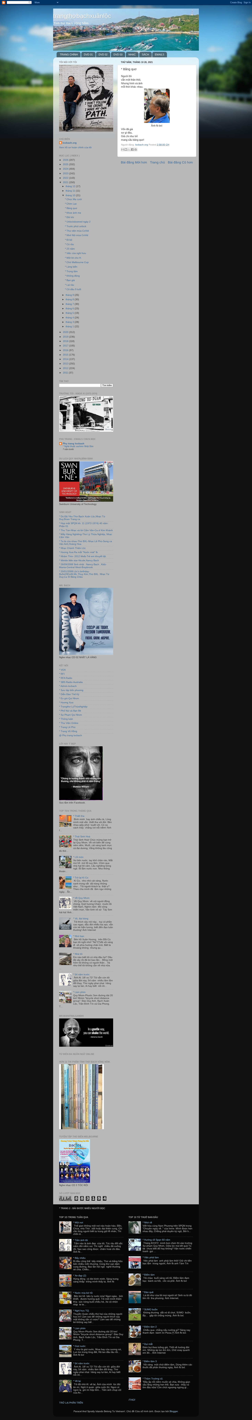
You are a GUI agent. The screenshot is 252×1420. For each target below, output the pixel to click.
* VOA (62, 670)
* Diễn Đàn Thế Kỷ (69, 694)
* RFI (62, 674)
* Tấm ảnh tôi (80, 1240)
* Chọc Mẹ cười (73, 199)
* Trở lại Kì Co (80, 877)
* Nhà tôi (77, 954)
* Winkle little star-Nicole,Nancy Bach (79, 560)
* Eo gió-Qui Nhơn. (69, 698)
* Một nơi (78, 1222)
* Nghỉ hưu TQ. (81, 1310)
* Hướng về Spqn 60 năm (156, 1240)
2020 (66, 332)
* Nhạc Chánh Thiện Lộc (72, 548)
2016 (66, 350)
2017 (66, 345)
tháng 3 (70, 322)
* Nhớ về (147, 1222)
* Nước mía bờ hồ (83, 1293)
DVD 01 (88, 54)
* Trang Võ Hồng (68, 731)
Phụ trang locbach (73, 443)
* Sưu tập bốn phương (71, 690)
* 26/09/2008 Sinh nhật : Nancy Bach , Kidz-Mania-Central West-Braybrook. (83, 565)
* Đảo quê (148, 1292)
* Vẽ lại (77, 1381)
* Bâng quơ (71, 208)
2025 (66, 164)
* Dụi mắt (148, 1344)
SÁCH (145, 54)
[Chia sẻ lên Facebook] (132, 149)
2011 (66, 372)
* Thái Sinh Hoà (81, 836)
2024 (66, 169)
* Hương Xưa (66, 702)
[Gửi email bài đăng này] (122, 149)
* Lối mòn (78, 857)
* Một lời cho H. (73, 258)
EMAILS (159, 54)
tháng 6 (70, 308)
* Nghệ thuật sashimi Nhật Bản (78, 446)
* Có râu (69, 244)
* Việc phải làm (151, 1257)
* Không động (72, 276)
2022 (66, 178)
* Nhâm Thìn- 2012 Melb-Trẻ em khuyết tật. (82, 556)
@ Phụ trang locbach (70, 735)
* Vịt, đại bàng (80, 918)
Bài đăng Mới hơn (134, 162)
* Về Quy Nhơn (81, 898)
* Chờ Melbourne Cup (77, 262)
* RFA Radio (65, 678)
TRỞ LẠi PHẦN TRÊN (71, 1403)
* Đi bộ (68, 240)
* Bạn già (70, 280)
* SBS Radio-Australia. (71, 682)
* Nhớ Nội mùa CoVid (76, 235)
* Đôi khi (69, 217)
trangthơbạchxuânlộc (82, 15)
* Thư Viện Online (68, 723)
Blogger (174, 1411)
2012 (66, 368)
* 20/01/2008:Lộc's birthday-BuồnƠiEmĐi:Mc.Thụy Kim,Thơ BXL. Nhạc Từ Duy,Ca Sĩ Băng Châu (84, 574)
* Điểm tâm (149, 1274)
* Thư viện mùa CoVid (77, 231)
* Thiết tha (78, 816)
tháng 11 (71, 190)
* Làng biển (71, 266)
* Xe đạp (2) (79, 1275)
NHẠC (132, 54)
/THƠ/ (132, 1400)
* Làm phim (79, 992)
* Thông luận (66, 719)
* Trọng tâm (71, 271)
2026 (66, 160)
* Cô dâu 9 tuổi (73, 289)
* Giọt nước (79, 1346)
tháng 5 (70, 313)
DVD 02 (103, 54)
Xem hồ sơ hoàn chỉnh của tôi (75, 147)
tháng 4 (70, 317)
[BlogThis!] (126, 149)
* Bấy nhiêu (79, 1258)
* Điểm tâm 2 (150, 1327)
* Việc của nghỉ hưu (75, 253)
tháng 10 (71, 195)
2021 (66, 182)
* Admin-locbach (68, 686)
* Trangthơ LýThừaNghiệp (73, 706)
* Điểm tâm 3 (150, 1361)
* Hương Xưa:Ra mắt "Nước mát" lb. (78, 552)
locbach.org (70, 143)
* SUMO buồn (150, 1309)
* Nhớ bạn (78, 936)
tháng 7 (70, 304)
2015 (66, 354)
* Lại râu (69, 285)
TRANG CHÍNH (69, 54)
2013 (66, 363)
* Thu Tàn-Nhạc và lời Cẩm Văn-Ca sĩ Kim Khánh (86, 530)
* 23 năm (70, 249)
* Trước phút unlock (75, 226)
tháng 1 (70, 326)
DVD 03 (117, 54)
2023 (66, 173)
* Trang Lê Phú (67, 727)
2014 (66, 359)
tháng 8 (70, 299)
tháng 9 (70, 295)
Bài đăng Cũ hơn (180, 162)
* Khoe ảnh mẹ (73, 213)
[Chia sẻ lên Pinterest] (135, 149)
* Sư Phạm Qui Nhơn (70, 715)
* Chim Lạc (71, 203)
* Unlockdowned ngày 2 (78, 221)
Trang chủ (157, 162)
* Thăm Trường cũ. (153, 1378)
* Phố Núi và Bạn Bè (70, 710)
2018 (66, 341)
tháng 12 (71, 186)
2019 (66, 336)
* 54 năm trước (81, 974)
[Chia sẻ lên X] (129, 149)
